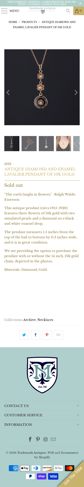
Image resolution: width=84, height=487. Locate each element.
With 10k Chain (54, 288)
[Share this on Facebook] (35, 335)
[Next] (75, 92)
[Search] (68, 10)
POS (51, 453)
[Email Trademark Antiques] (53, 440)
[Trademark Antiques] (42, 10)
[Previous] (8, 92)
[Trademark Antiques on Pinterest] (38, 440)
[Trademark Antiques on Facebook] (30, 440)
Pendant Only (20, 288)
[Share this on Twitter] (24, 335)
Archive (29, 320)
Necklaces (45, 320)
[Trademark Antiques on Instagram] (45, 440)
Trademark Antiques (31, 453)
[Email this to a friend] (58, 335)
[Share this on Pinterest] (47, 335)
